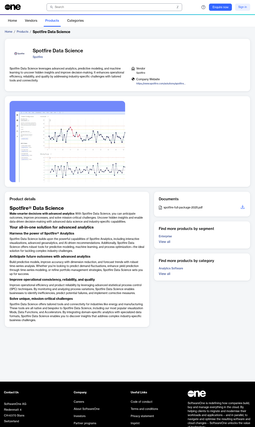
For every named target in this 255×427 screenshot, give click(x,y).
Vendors (31, 20)
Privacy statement (142, 416)
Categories (75, 20)
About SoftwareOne (87, 409)
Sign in (242, 7)
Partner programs (85, 423)
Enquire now (221, 7)
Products (52, 20)
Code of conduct (141, 402)
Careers (79, 402)
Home (12, 20)
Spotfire (38, 57)
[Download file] (243, 207)
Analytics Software (171, 268)
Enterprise (165, 236)
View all (164, 241)
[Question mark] (203, 7)
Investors (79, 416)
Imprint (135, 423)
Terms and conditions (144, 409)
